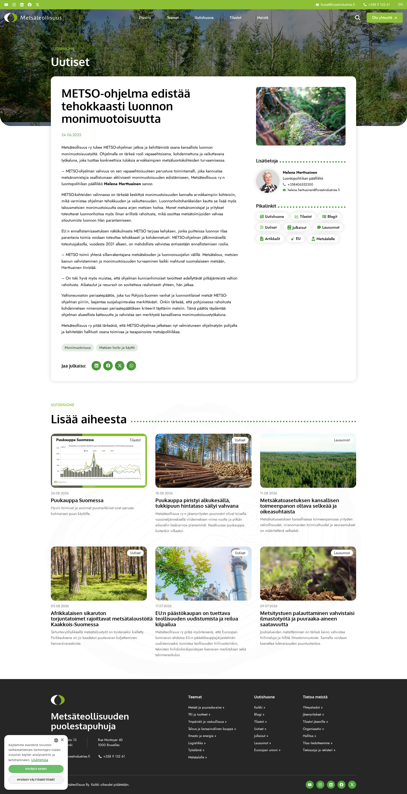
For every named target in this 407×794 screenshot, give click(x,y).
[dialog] (36, 762)
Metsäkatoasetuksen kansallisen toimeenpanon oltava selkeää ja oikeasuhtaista (299, 506)
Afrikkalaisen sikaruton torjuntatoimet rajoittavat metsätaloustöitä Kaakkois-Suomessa (102, 619)
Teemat (173, 17)
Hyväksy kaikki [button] (36, 769)
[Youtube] (6, 5)
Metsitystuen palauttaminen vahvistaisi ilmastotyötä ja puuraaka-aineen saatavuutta (307, 619)
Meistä (262, 17)
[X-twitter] (37, 5)
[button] (96, 365)
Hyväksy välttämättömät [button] (36, 779)
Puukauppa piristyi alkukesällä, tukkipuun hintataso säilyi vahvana (196, 503)
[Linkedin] (22, 5)
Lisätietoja (39, 760)
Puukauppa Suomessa (77, 500)
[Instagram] (14, 5)
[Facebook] (30, 5)
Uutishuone (204, 17)
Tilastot (235, 17)
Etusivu (145, 17)
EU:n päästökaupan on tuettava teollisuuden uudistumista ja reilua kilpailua (196, 619)
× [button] (62, 740)
